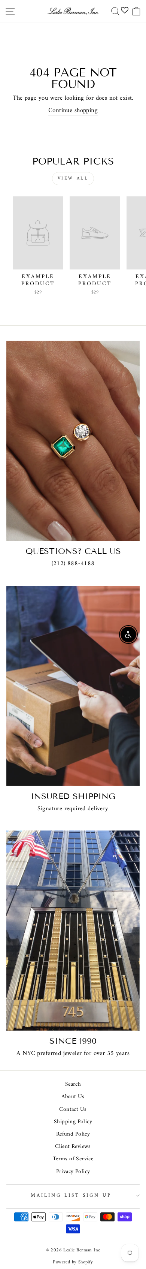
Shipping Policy (73, 1122)
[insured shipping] (73, 686)
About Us (72, 1097)
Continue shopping (73, 110)
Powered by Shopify (73, 1262)
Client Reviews (73, 1147)
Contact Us (72, 1109)
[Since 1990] (73, 931)
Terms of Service (73, 1159)
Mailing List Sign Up (71, 1195)
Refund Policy (73, 1134)
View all (73, 179)
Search (73, 1084)
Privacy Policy (73, 1172)
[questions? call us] (73, 441)
